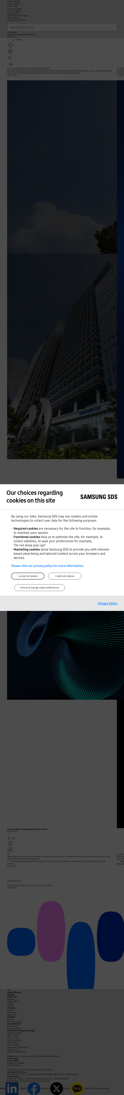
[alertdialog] (62, 547)
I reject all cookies (64, 576)
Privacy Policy (108, 603)
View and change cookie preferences (39, 587)
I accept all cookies (28, 576)
